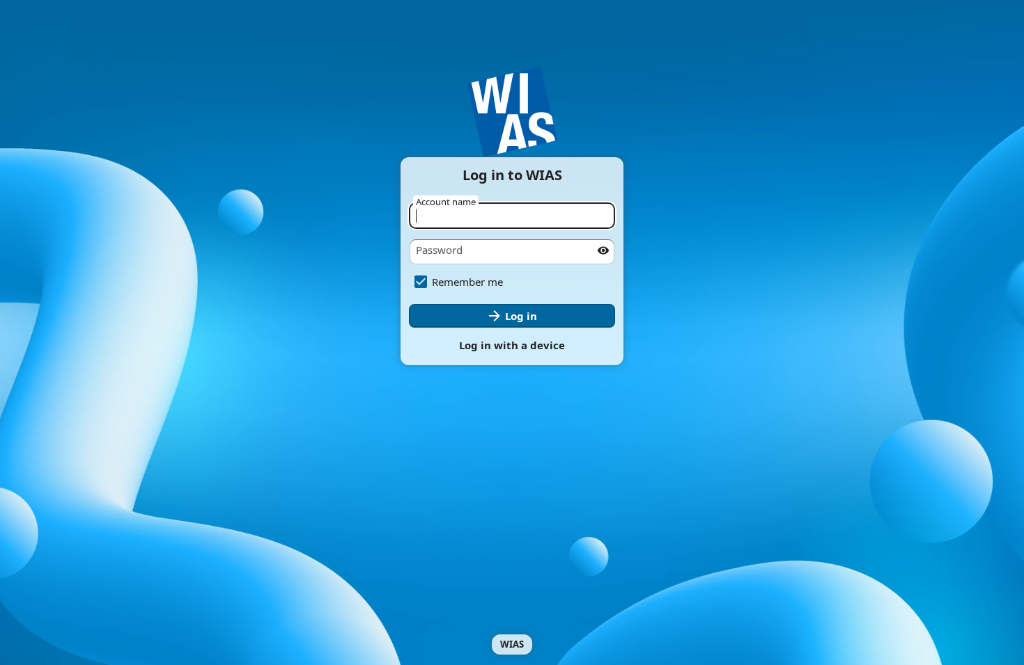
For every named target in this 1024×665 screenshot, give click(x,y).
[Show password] (603, 250)
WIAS (512, 644)
